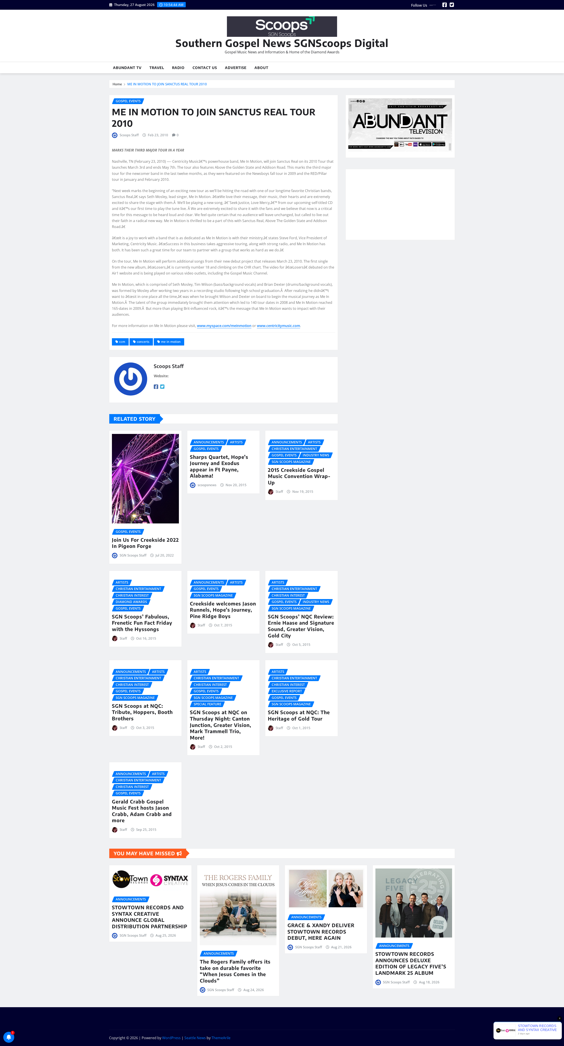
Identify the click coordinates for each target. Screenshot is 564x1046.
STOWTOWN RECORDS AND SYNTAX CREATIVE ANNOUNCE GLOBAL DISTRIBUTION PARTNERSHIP (149, 916)
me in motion (171, 342)
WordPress (171, 1037)
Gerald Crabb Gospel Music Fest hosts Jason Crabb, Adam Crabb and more (142, 811)
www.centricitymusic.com (278, 325)
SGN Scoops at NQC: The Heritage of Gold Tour (299, 715)
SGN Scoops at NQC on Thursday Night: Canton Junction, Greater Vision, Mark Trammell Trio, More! (220, 724)
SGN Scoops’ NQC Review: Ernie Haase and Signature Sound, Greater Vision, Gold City (301, 626)
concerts (143, 342)
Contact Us (205, 67)
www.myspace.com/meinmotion (224, 325)
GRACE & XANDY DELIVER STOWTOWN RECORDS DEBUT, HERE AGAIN (321, 931)
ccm (122, 342)
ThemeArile (221, 1037)
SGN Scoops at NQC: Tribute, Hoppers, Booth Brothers (142, 712)
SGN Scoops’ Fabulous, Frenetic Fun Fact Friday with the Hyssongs (142, 622)
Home (117, 84)
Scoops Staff (129, 135)
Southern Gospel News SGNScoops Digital (282, 43)
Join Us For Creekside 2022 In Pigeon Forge (145, 543)
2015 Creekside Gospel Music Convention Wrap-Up (299, 476)
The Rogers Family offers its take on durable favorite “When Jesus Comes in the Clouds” (235, 971)
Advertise (236, 67)
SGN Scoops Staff (133, 555)
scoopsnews (207, 485)
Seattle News (195, 1037)
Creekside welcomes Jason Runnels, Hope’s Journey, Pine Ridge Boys (223, 609)
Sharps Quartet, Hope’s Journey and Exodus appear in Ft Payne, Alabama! (219, 466)
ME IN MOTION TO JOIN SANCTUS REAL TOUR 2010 (167, 84)
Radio (178, 67)
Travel (156, 67)
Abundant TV (127, 67)
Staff (279, 491)
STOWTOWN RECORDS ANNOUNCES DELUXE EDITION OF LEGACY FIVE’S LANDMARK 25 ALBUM (410, 963)
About (261, 67)
